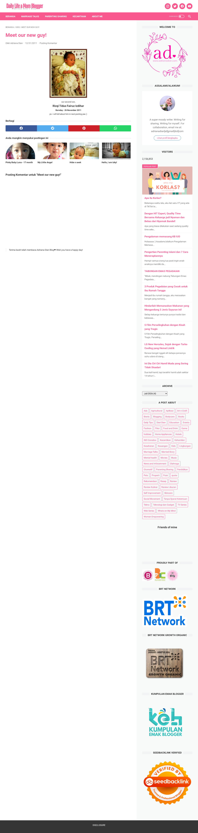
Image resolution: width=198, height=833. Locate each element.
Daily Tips (148, 422)
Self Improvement (152, 493)
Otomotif (148, 469)
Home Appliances (163, 434)
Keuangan (163, 446)
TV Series (182, 504)
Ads (145, 410)
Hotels (178, 434)
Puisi (165, 475)
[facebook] (182, 6)
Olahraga (174, 463)
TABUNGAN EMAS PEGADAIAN (161, 271)
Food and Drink (170, 428)
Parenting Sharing (56, 16)
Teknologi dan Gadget (163, 504)
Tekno (146, 504)
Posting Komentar (48, 43)
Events (186, 422)
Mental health (150, 457)
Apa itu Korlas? (152, 198)
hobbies (147, 434)
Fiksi (157, 428)
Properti (155, 475)
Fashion (147, 428)
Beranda (10, 16)
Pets (146, 475)
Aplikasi (169, 410)
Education (174, 422)
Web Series (149, 511)
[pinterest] (84, 128)
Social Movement (152, 499)
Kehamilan (179, 440)
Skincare (168, 493)
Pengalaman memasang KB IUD (162, 236)
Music (174, 457)
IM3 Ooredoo (150, 440)
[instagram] (167, 6)
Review (173, 481)
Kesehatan (149, 446)
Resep (163, 481)
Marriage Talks (30, 16)
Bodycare (169, 416)
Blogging (157, 416)
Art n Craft (182, 410)
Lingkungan (185, 446)
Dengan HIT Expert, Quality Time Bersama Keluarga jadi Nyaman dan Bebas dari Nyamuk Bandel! (164, 217)
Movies (164, 457)
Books (181, 416)
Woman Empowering (154, 516)
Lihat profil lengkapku (167, 138)
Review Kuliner (151, 487)
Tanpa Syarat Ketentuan (175, 499)
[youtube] (189, 6)
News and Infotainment (155, 463)
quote (174, 475)
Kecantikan (79, 16)
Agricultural (156, 410)
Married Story (167, 452)
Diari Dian (161, 422)
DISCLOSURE (99, 825)
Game (184, 428)
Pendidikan (182, 469)
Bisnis (146, 416)
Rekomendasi (150, 481)
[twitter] (174, 6)
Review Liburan (168, 487)
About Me (97, 16)
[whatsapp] (115, 128)
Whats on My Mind (167, 511)
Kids (173, 446)
